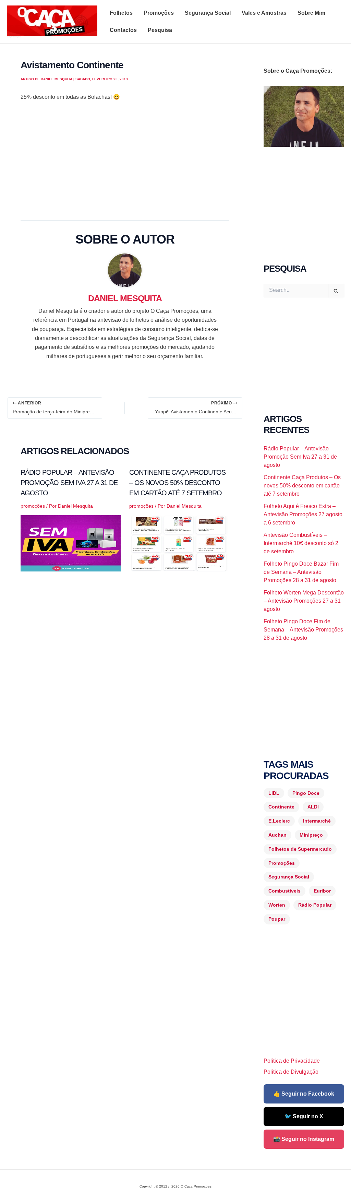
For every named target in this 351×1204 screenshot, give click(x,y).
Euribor (322, 891)
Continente (281, 807)
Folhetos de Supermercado (300, 849)
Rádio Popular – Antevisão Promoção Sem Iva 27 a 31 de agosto (69, 483)
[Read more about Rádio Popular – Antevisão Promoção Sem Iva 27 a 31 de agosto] (71, 543)
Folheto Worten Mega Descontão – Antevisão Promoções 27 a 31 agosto (304, 601)
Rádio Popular (314, 905)
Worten (276, 905)
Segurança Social (208, 13)
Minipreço (311, 835)
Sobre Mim (311, 13)
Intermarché (317, 821)
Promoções (159, 13)
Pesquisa (160, 30)
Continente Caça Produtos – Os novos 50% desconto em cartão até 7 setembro (177, 483)
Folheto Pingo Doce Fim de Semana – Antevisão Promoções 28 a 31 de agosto (303, 629)
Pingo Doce (305, 793)
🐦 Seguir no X (304, 1116)
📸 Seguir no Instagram (303, 1139)
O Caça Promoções (13, 37)
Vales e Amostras (264, 13)
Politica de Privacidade (292, 1061)
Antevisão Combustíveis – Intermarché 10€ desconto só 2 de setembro (301, 543)
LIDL (273, 793)
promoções (33, 506)
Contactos (123, 30)
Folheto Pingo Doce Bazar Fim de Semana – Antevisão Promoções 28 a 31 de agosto (301, 572)
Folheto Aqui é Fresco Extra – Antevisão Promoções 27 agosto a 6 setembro (303, 514)
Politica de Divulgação (291, 1072)
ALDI (313, 807)
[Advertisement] (125, 158)
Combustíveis (284, 891)
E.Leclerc (279, 821)
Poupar (276, 919)
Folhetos (121, 13)
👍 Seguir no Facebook (303, 1094)
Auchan (277, 835)
